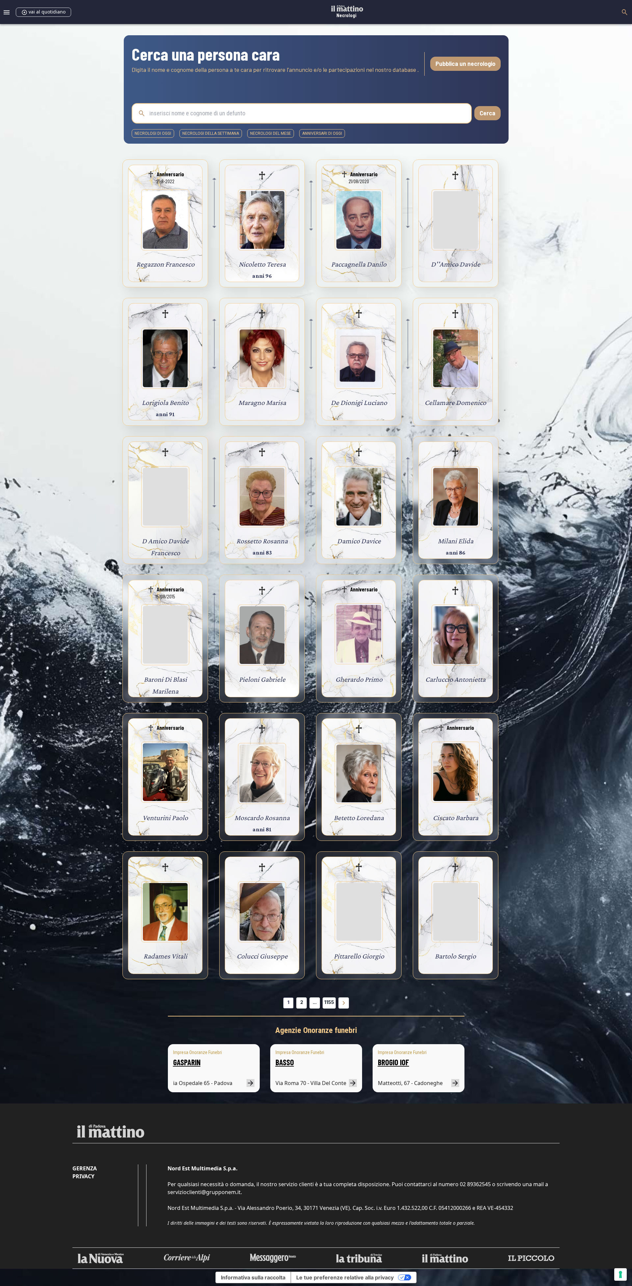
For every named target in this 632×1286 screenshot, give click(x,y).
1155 (329, 1002)
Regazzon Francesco (165, 264)
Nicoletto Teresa (262, 264)
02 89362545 (475, 1184)
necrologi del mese (270, 133)
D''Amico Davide (455, 264)
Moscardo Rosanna (262, 818)
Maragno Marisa (262, 402)
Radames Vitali (165, 956)
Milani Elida (455, 541)
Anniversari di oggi (322, 133)
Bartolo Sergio (455, 956)
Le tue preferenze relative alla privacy (345, 1277)
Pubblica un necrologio (465, 63)
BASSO (285, 1062)
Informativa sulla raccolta (253, 1277)
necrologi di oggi (153, 133)
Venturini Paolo (165, 818)
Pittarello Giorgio (359, 956)
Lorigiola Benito (165, 402)
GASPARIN (186, 1062)
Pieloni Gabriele (262, 679)
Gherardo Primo (358, 679)
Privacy (83, 1176)
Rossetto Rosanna (262, 541)
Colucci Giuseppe (262, 956)
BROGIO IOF (393, 1062)
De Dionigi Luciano (359, 402)
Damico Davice (359, 541)
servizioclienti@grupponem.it (204, 1192)
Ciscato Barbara (455, 818)
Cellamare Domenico (455, 402)
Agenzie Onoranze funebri (316, 1030)
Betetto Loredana (359, 818)
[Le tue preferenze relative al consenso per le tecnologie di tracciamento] (620, 1274)
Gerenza (84, 1168)
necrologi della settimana (210, 133)
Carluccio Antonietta (455, 679)
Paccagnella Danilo (358, 264)
